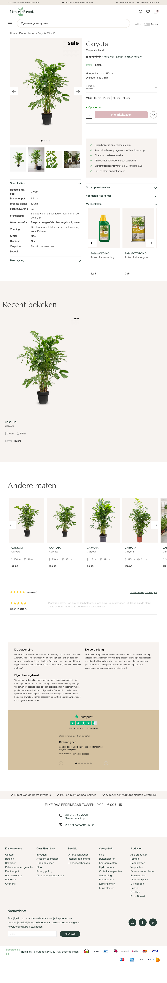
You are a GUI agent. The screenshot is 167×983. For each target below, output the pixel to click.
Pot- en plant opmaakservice (79, 2)
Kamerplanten (27, 33)
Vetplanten (136, 867)
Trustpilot (26, 952)
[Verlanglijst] (148, 12)
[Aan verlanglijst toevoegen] (153, 115)
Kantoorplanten (108, 863)
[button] (42, 141)
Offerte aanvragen (78, 855)
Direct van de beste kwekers (24, 2)
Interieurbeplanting (79, 859)
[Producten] (140, 12)
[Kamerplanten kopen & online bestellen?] (21, 11)
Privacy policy (44, 871)
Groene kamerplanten (142, 871)
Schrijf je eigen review (129, 57)
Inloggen (42, 855)
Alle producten (138, 855)
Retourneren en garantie (19, 867)
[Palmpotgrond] (138, 228)
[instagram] (132, 922)
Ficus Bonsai (137, 896)
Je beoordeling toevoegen (143, 592)
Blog (39, 867)
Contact (9, 855)
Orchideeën (137, 884)
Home (13, 33)
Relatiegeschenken (79, 863)
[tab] (21, 872)
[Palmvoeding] (104, 228)
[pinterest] (153, 922)
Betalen (9, 859)
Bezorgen (10, 863)
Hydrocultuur (106, 867)
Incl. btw (138, 24)
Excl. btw (154, 24)
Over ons (10, 884)
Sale (101, 855)
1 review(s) (108, 57)
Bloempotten (106, 879)
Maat (88, 98)
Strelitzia (135, 892)
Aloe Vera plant (139, 879)
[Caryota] (42, 367)
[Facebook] (143, 922)
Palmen (134, 859)
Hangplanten (137, 863)
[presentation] (14, 91)
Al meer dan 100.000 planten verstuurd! (139, 2)
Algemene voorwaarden (50, 875)
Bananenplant (138, 875)
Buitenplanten (107, 859)
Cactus (134, 888)
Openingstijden (45, 863)
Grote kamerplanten (110, 871)
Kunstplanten (106, 888)
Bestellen (10, 879)
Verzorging (105, 875)
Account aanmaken (48, 859)
